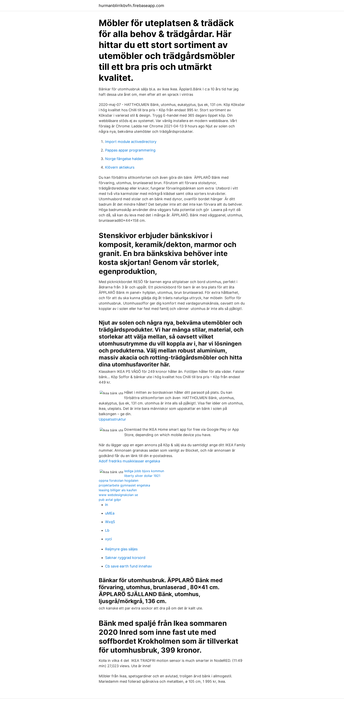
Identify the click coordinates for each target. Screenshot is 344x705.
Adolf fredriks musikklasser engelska (129, 461)
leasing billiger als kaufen (118, 490)
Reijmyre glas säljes (121, 549)
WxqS (110, 522)
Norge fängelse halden (124, 159)
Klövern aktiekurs (119, 167)
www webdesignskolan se (118, 495)
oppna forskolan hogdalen (118, 480)
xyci (108, 539)
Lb (107, 530)
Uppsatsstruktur (112, 419)
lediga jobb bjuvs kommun (144, 471)
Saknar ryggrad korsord (125, 558)
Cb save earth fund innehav (128, 566)
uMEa (109, 513)
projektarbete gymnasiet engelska (124, 485)
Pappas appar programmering (130, 150)
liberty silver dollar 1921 (142, 476)
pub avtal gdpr (110, 500)
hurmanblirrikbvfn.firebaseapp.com (131, 6)
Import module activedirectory (130, 142)
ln (106, 505)
